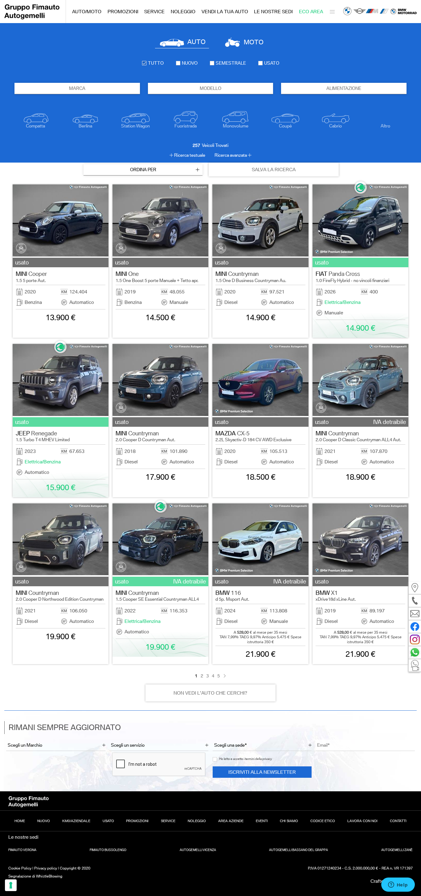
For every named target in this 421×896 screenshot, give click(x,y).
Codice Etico (322, 821)
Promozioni (123, 11)
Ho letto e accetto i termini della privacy (245, 759)
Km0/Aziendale (76, 821)
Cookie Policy (19, 868)
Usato (108, 821)
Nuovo (43, 821)
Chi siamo (289, 821)
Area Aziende (230, 821)
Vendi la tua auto (225, 11)
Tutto (156, 63)
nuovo (190, 63)
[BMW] (347, 11)
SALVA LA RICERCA (274, 169)
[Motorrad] (403, 11)
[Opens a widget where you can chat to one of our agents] (398, 885)
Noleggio (183, 11)
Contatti (398, 821)
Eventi (262, 821)
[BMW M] (372, 11)
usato (271, 63)
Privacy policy (45, 868)
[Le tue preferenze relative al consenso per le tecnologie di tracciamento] (11, 885)
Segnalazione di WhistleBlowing (35, 876)
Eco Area (311, 11)
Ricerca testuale (189, 155)
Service (154, 11)
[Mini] (360, 11)
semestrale (231, 63)
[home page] (32, 17)
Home (19, 821)
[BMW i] (384, 11)
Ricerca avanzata (231, 155)
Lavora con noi (362, 821)
